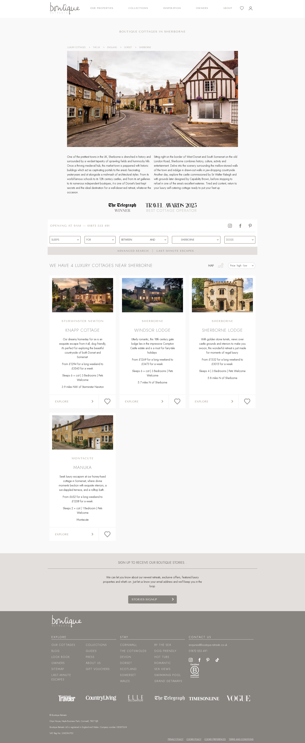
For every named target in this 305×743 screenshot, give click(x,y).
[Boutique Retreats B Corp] (195, 670)
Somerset (128, 675)
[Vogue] (238, 698)
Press (90, 657)
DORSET (128, 47)
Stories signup (144, 599)
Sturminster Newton (83, 321)
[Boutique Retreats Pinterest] (208, 659)
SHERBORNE (145, 47)
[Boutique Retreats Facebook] (199, 659)
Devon (125, 657)
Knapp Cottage (82, 330)
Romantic (162, 663)
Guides (91, 651)
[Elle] (135, 698)
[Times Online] (204, 698)
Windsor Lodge (152, 330)
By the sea (162, 645)
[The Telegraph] (169, 698)
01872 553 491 (98, 225)
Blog (55, 651)
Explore (62, 401)
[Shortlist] (244, 8)
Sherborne (152, 321)
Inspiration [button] (172, 8)
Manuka (82, 467)
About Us (93, 663)
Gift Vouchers (98, 669)
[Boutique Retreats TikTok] (217, 659)
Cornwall (128, 645)
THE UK (96, 47)
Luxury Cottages (76, 47)
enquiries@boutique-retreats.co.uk (208, 645)
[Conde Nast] (66, 698)
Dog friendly (165, 651)
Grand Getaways (168, 681)
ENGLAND (112, 47)
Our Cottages (63, 645)
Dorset (126, 663)
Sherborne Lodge (222, 330)
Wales (125, 681)
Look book (60, 657)
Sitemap (57, 669)
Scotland (128, 669)
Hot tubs (161, 657)
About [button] (227, 8)
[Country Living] (101, 698)
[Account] (253, 8)
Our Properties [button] (101, 8)
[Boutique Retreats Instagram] (191, 659)
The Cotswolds (133, 651)
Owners (202, 8)
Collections (96, 645)
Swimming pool (167, 675)
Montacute (83, 458)
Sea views (162, 669)
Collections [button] (138, 8)
